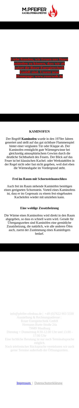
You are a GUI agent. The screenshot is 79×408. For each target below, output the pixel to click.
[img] (39, 11)
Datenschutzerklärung (48, 383)
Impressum (24, 383)
